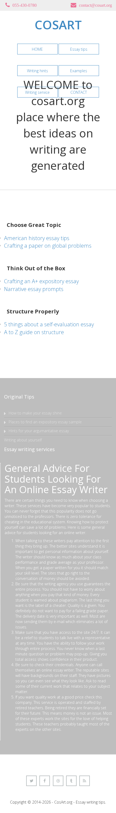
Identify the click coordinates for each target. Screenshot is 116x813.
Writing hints (37, 70)
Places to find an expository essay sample (45, 421)
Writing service (37, 92)
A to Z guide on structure (34, 332)
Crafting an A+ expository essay (41, 281)
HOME (37, 49)
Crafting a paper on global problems (47, 245)
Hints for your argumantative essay (39, 430)
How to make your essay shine (35, 413)
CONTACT (78, 92)
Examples (78, 70)
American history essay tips (36, 238)
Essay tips (78, 49)
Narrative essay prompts (33, 289)
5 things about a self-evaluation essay (49, 324)
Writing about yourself (23, 439)
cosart (58, 24)
